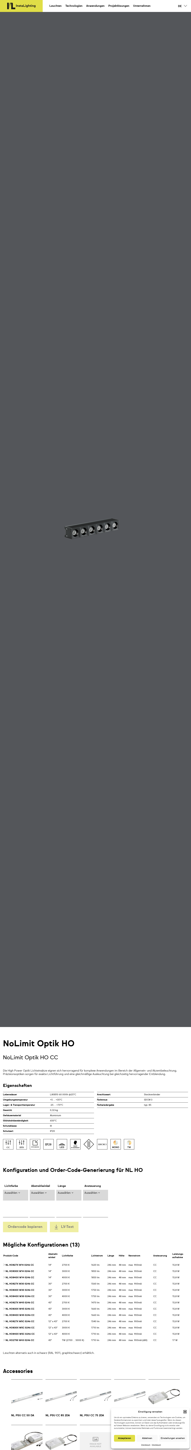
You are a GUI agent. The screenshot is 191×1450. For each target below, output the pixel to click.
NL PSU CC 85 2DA (58, 1415)
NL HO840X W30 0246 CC (20, 1296)
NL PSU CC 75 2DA (92, 1415)
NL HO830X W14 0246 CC (20, 1271)
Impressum (145, 1445)
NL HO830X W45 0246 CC (20, 1309)
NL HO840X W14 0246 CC (20, 1277)
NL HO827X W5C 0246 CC (20, 1321)
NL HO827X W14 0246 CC (20, 1265)
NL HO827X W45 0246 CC (20, 1303)
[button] (185, 1411)
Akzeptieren (124, 1438)
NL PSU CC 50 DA (22, 1415)
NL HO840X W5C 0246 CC (20, 1334)
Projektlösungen (118, 6)
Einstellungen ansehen (173, 1438)
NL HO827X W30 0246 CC (20, 1284)
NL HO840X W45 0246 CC (20, 1315)
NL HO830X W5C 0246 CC (20, 1328)
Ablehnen (147, 1438)
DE (180, 6)
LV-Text (67, 1227)
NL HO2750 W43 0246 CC (20, 1340)
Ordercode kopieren (25, 1227)
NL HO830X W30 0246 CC (20, 1290)
